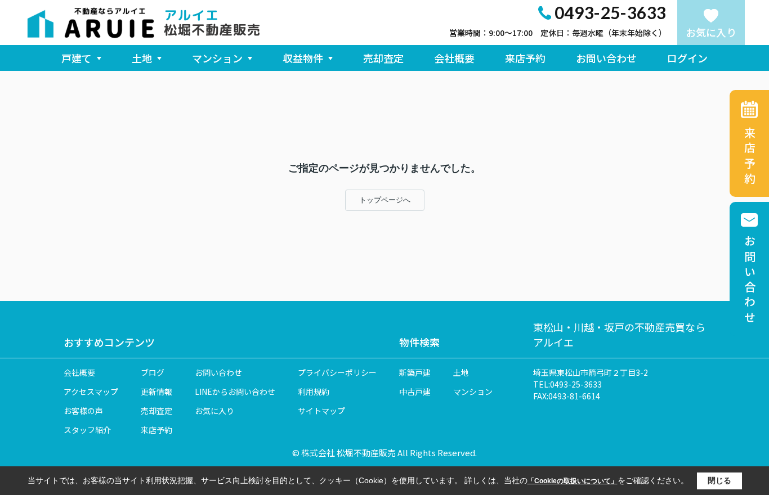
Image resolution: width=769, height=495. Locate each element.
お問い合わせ (606, 58)
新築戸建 (415, 372)
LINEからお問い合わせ (235, 391)
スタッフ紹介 (87, 429)
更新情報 (156, 391)
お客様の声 (83, 410)
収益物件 (303, 58)
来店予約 (525, 58)
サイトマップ (321, 410)
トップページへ (384, 200)
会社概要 (454, 58)
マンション (217, 58)
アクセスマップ (91, 391)
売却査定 (383, 58)
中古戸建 (415, 391)
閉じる (719, 480)
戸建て (76, 58)
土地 (142, 58)
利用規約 (313, 391)
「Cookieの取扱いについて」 (572, 481)
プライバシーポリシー (337, 372)
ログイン (687, 58)
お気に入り (711, 32)
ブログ (152, 372)
